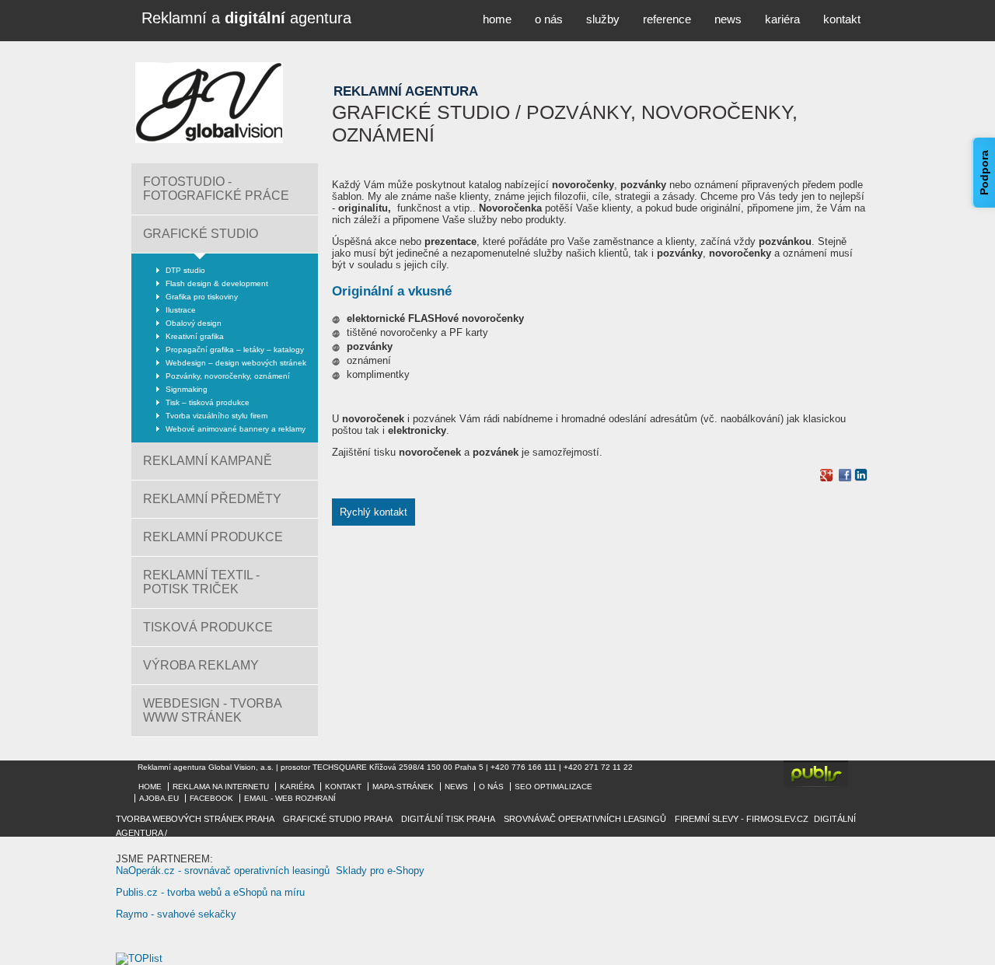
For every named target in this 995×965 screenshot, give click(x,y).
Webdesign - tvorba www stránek (212, 710)
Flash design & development (217, 283)
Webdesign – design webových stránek (236, 362)
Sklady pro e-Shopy (380, 870)
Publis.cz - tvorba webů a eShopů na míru (210, 892)
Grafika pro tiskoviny (202, 296)
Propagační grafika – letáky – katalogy (235, 349)
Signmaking (187, 389)
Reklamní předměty (212, 498)
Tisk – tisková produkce (208, 402)
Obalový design (194, 323)
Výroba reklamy (201, 665)
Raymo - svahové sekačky (176, 914)
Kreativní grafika (195, 336)
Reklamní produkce (213, 537)
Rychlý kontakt (373, 512)
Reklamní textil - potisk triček (201, 582)
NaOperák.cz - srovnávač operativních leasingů (223, 870)
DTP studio (185, 270)
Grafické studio (200, 233)
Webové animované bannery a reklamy (235, 429)
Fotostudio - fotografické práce (216, 188)
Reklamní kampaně (207, 460)
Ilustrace (181, 310)
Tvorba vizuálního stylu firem (216, 415)
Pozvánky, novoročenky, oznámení (228, 376)
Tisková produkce (208, 627)
